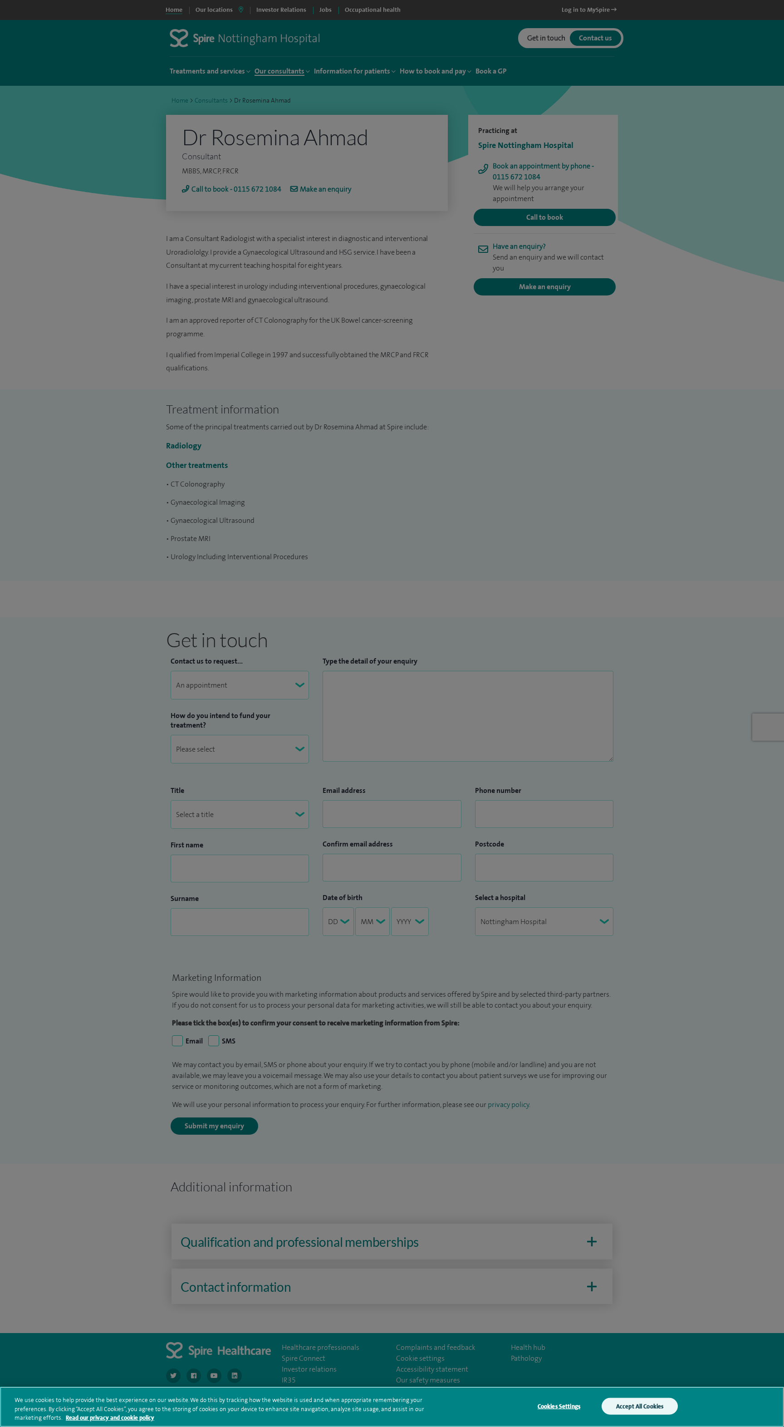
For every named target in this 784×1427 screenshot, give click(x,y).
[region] (392, 1407)
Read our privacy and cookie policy (110, 1418)
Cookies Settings (559, 1406)
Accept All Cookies (639, 1406)
